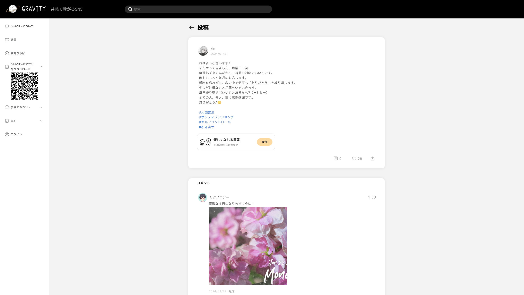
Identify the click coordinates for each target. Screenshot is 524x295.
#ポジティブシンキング (216, 117)
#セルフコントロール (215, 122)
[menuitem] (24, 26)
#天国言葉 (206, 112)
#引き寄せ (206, 127)
